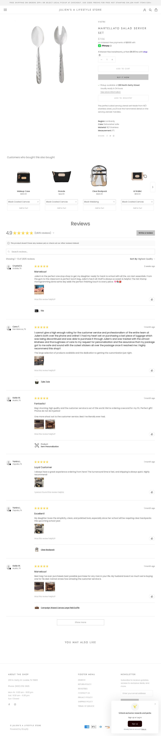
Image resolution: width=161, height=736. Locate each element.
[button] (53, 232)
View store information (110, 92)
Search (81, 680)
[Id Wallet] (137, 176)
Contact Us (84, 693)
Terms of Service (86, 706)
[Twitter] (110, 136)
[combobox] (23, 201)
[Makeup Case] (23, 176)
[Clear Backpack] (99, 176)
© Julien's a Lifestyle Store (25, 725)
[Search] (150, 9)
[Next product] (152, 187)
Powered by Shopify (19, 729)
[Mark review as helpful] (152, 299)
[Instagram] (15, 704)
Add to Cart (23, 208)
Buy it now (123, 77)
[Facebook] (107, 136)
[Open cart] (156, 9)
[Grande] (61, 176)
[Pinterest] (113, 136)
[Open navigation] (5, 10)
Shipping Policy (85, 701)
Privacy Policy (85, 697)
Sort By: (133, 258)
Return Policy (84, 684)
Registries (83, 688)
